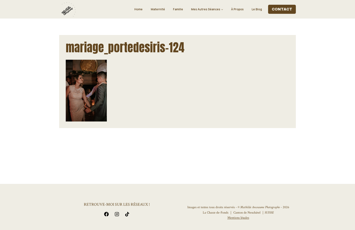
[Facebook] (106, 214)
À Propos (237, 9)
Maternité (158, 9)
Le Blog (257, 9)
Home (138, 9)
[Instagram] (116, 214)
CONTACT (282, 9)
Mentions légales (238, 218)
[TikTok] (127, 214)
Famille (178, 9)
